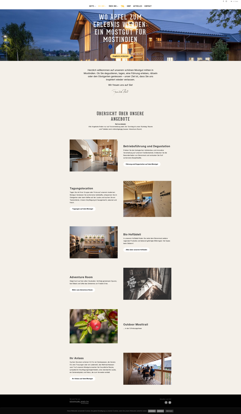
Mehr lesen (169, 411)
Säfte (91, 6)
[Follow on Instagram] (169, 402)
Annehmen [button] (152, 411)
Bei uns (101, 6)
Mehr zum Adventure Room (82, 290)
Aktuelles (137, 6)
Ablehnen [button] (160, 411)
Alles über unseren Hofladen (136, 250)
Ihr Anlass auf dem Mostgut (82, 379)
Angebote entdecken (121, 56)
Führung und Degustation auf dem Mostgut (142, 164)
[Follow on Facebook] (166, 402)
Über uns (113, 6)
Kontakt (148, 6)
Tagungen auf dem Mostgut (82, 209)
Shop (129, 6)
